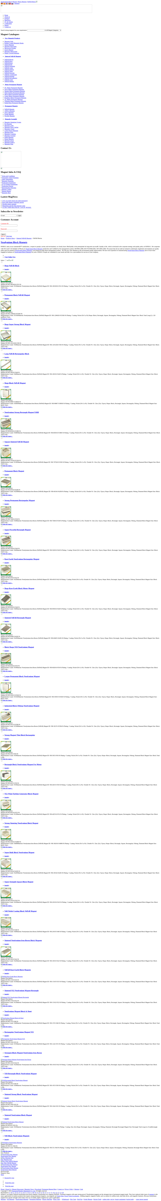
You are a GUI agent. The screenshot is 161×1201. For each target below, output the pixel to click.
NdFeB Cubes (8, 68)
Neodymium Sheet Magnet (9, 1169)
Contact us (7, 27)
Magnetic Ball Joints (10, 46)
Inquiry (6, 25)
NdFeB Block (31, 2)
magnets (151, 1194)
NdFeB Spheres (9, 69)
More (2, 1175)
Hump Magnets (9, 139)
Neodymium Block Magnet (9, 2)
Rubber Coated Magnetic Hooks (14, 43)
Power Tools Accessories (71, 1196)
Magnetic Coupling (10, 134)
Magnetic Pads (8, 41)
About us (7, 17)
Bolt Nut (79, 1199)
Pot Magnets (8, 124)
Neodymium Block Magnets (34, 249)
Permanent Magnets (35, 1199)
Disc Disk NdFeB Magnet (8, 1163)
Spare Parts (60, 1196)
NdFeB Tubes (8, 71)
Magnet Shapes (6, 191)
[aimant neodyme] (7, 3)
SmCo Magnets (9, 112)
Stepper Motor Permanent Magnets (14, 91)
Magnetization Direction (9, 188)
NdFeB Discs (8, 61)
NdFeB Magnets (9, 109)
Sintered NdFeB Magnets (23, 238)
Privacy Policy (69, 1189)
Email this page (9, 1183)
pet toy (112, 1199)
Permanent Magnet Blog (49, 1189)
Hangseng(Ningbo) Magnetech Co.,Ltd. (23, 1191)
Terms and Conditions (8, 176)
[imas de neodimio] (10, 3)
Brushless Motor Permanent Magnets (15, 98)
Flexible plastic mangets (9, 204)
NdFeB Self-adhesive (10, 78)
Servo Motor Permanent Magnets (14, 89)
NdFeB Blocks (8, 59)
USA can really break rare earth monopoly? (15, 201)
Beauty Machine (47, 1199)
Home (6, 15)
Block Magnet (22, 2)
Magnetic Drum (9, 141)
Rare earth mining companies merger (13, 202)
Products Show (10, 238)
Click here (9, 236)
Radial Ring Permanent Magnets (14, 103)
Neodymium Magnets (22, 1199)
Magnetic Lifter (9, 125)
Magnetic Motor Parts (10, 51)
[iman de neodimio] (4, 3)
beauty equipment (120, 1199)
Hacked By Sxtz (9, 1178)
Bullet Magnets (8, 137)
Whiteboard (65, 1199)
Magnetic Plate (8, 144)
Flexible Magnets (9, 116)
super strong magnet (142, 1199)
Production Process (7, 186)
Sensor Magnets (9, 45)
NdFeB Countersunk (10, 74)
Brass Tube (56, 1199)
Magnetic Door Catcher (11, 127)
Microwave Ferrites (10, 48)
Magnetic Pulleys (9, 142)
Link (81, 1189)
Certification (8, 23)
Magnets (3, 1199)
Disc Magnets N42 (6, 1159)
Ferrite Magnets (9, 114)
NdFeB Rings (8, 63)
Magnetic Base (8, 132)
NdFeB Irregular (9, 76)
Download (38, 1189)
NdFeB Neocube (9, 73)
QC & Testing (8, 22)
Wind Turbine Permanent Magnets (14, 93)
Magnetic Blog (6, 193)
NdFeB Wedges (9, 81)
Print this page (9, 1186)
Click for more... (7, 289)
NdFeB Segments (9, 66)
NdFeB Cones (8, 80)
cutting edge (106, 1199)
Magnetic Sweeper (9, 136)
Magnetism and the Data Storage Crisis (13, 206)
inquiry (6, 269)
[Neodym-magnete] (2, 3)
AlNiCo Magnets (9, 111)
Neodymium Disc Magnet (8, 1156)
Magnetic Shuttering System (12, 122)
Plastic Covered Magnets (11, 53)
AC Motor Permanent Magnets (13, 99)
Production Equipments (9, 183)
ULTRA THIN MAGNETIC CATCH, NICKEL (16, 207)
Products (7, 18)
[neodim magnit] (12, 3)
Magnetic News (29, 1189)
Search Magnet (8, 50)
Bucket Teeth (97, 1199)
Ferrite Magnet (88, 1199)
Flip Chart (73, 1199)
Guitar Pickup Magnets (11, 130)
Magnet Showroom (17, 1189)
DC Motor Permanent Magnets (13, 88)
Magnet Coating (6, 189)
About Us (8, 1189)
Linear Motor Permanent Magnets (14, 96)
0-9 (63, 1192)
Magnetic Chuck (9, 129)
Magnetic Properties (8, 181)
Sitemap (16, 3)
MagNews (7, 20)
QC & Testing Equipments (10, 184)
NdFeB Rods (8, 64)
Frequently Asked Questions (10, 177)
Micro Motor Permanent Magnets (14, 94)
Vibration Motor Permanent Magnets (15, 101)
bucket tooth (130, 1199)
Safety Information (7, 179)
